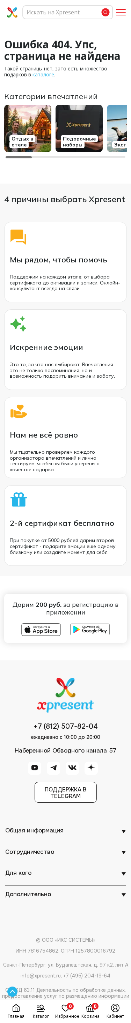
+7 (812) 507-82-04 (66, 726)
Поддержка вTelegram (65, 793)
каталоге (43, 74)
